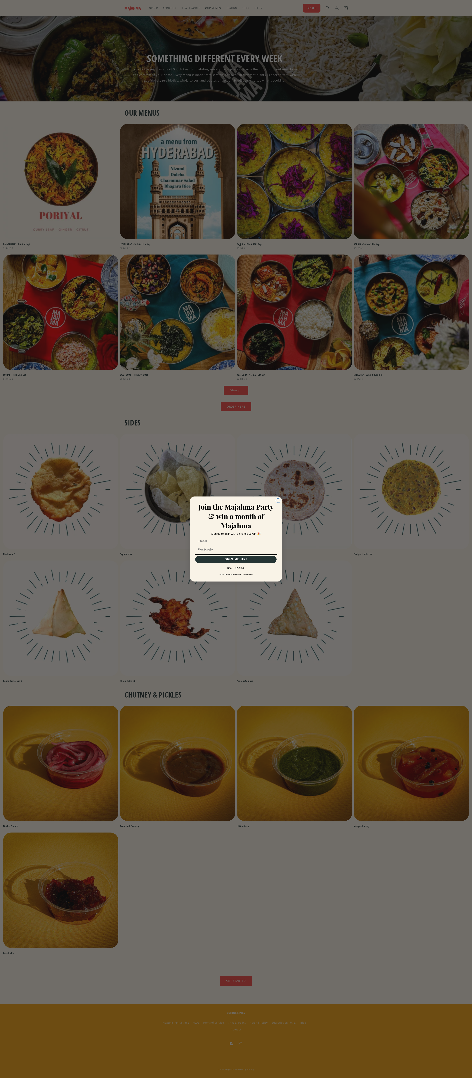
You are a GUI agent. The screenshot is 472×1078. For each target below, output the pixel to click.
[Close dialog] (278, 500)
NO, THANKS (236, 568)
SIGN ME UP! (236, 559)
